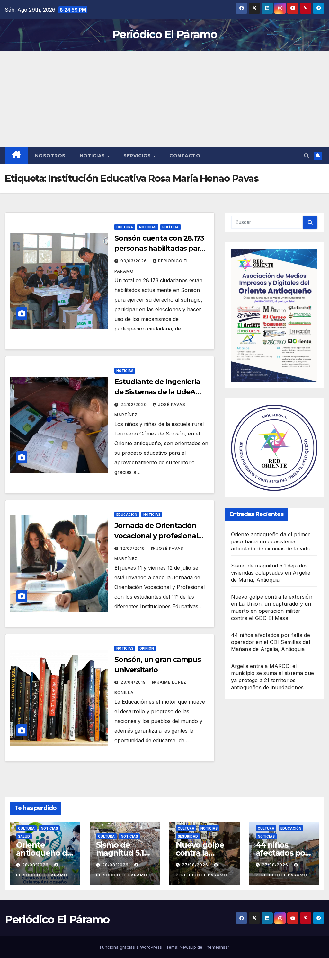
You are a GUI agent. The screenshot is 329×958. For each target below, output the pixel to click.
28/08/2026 (36, 864)
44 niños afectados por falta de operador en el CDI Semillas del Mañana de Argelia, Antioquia (270, 642)
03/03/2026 (134, 261)
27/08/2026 (195, 864)
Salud (24, 836)
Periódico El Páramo (164, 34)
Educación (126, 514)
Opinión (146, 648)
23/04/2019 (133, 682)
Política (170, 227)
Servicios (137, 156)
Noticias (93, 156)
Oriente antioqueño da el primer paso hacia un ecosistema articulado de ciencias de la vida (270, 541)
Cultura (124, 227)
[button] (306, 156)
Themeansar (216, 947)
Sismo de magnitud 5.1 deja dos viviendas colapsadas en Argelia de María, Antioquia (270, 572)
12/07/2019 (133, 548)
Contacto (184, 156)
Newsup (188, 947)
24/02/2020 (134, 404)
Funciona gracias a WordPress (131, 947)
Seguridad (188, 836)
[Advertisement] (164, 99)
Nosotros (50, 156)
